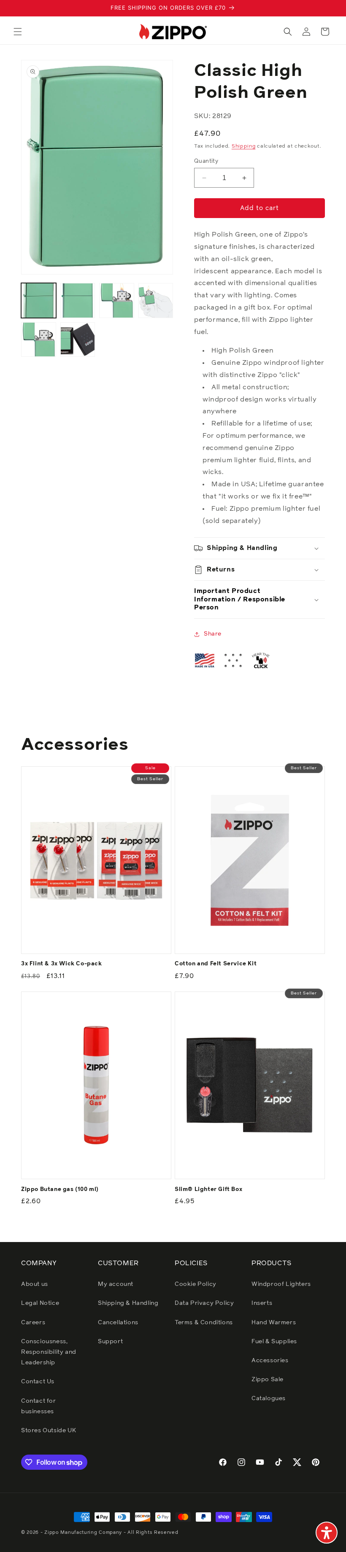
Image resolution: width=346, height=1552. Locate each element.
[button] (17, 31)
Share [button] (213, 634)
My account (115, 1284)
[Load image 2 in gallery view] (77, 300)
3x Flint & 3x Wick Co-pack (61, 964)
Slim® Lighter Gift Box (208, 1189)
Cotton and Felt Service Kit (216, 964)
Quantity (206, 161)
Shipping (244, 146)
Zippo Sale (267, 1379)
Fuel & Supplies (274, 1342)
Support (110, 1342)
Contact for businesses (38, 1406)
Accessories (270, 1360)
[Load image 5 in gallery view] (38, 339)
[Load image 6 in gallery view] (77, 339)
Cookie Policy (195, 1284)
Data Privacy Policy (204, 1303)
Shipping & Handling (128, 1303)
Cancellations (118, 1323)
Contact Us (37, 1382)
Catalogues (268, 1398)
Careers (33, 1323)
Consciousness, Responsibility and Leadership (48, 1352)
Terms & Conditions (204, 1323)
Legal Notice (40, 1303)
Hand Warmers (273, 1323)
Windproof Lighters (281, 1284)
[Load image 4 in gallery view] (155, 300)
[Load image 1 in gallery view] (38, 300)
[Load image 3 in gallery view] (116, 300)
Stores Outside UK (48, 1430)
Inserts (261, 1303)
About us (34, 1284)
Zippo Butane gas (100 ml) (60, 1189)
